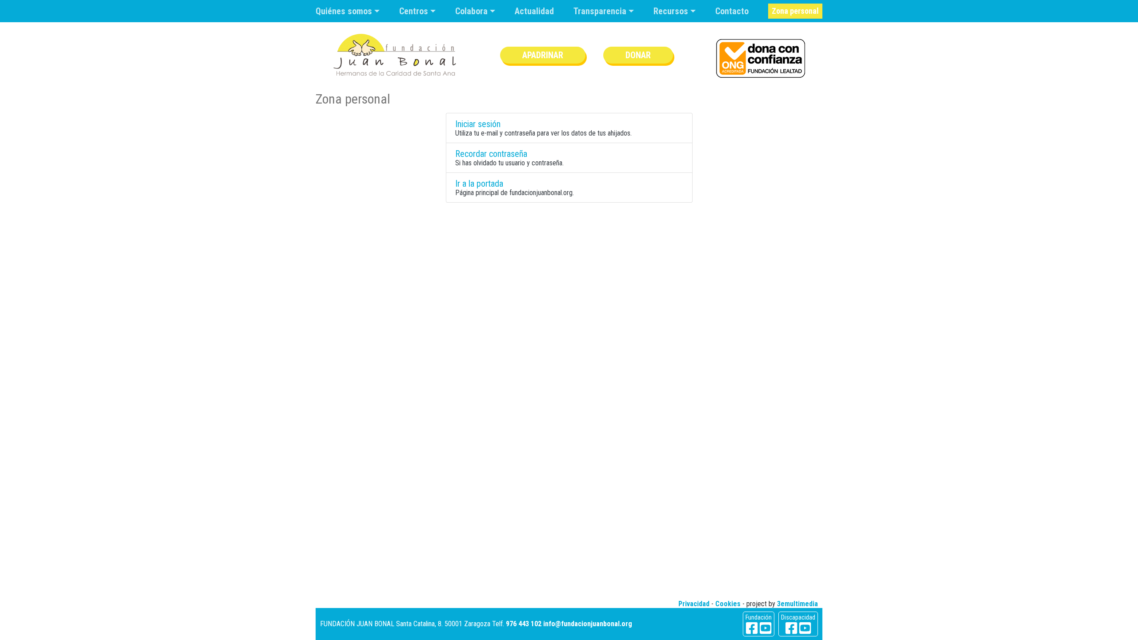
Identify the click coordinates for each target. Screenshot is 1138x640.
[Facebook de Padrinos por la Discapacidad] (791, 628)
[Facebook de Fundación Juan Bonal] (751, 628)
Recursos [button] (671, 11)
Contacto (732, 11)
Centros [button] (414, 11)
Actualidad (534, 11)
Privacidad (693, 604)
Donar (638, 55)
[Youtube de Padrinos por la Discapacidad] (805, 628)
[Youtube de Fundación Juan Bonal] (765, 628)
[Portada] (395, 55)
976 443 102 (523, 624)
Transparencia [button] (601, 11)
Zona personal (795, 11)
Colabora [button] (472, 11)
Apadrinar (542, 55)
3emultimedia (797, 604)
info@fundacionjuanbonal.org (587, 624)
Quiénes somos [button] (345, 11)
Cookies (728, 604)
